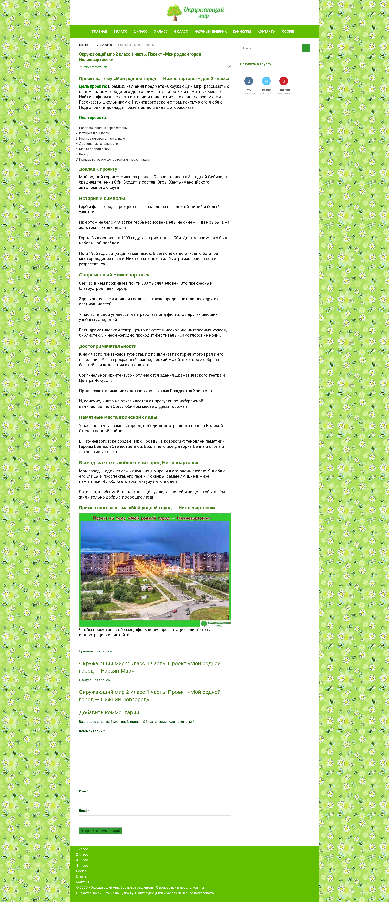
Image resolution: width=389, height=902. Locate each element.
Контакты (267, 31)
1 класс (120, 31)
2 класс (140, 31)
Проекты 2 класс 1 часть (136, 45)
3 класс (161, 31)
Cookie (288, 31)
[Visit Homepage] (194, 12)
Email (84, 811)
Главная (99, 31)
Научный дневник (210, 31)
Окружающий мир (95, 66)
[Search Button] (308, 31)
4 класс (181, 31)
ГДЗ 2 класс (104, 45)
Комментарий (92, 731)
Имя (83, 791)
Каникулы (242, 31)
